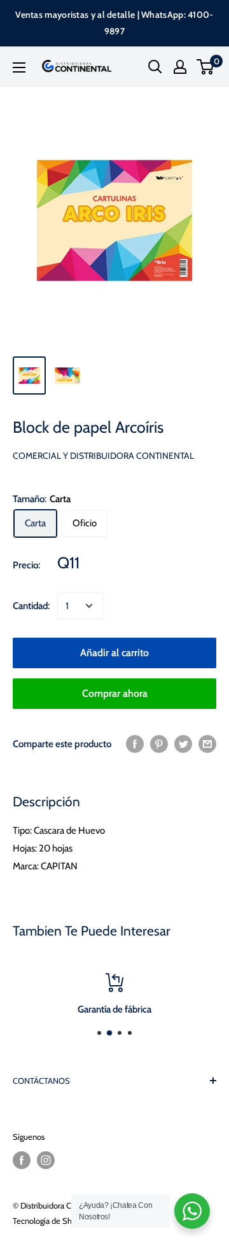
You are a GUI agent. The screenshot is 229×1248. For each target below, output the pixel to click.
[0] (206, 66)
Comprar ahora (115, 693)
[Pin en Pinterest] (159, 743)
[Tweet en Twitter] (183, 743)
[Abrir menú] (19, 67)
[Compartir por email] (207, 743)
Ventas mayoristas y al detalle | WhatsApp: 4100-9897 (114, 23)
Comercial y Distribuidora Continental (103, 455)
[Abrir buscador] (155, 67)
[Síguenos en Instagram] (46, 1160)
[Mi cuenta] (180, 67)
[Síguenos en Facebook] (22, 1160)
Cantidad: (31, 606)
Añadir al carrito (114, 653)
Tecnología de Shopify (51, 1221)
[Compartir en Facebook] (135, 743)
